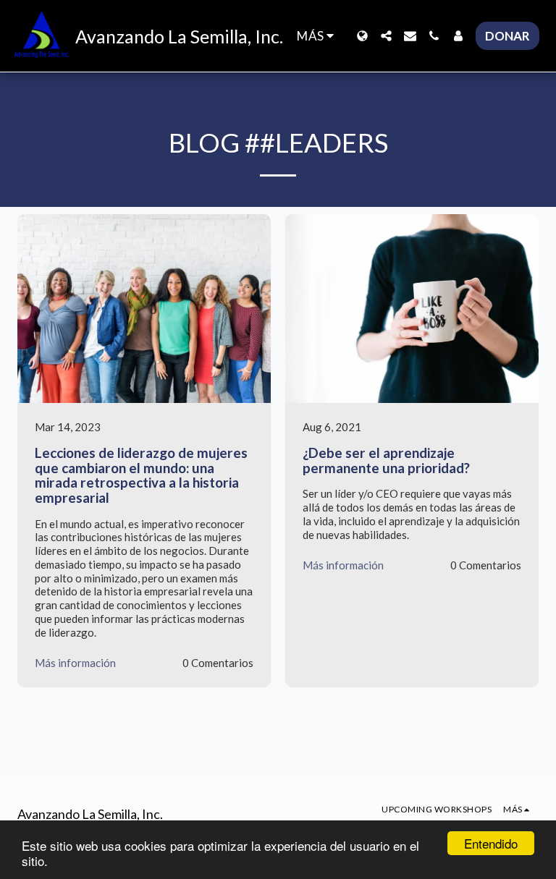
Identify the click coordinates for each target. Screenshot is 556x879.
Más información (75, 662)
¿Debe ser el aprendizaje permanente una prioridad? (386, 460)
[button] (386, 36)
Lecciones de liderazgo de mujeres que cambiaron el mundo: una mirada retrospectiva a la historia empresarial (141, 475)
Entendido (491, 843)
